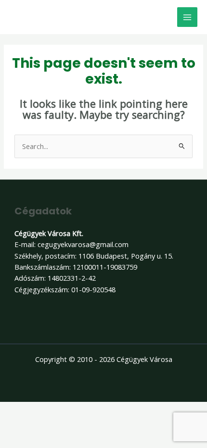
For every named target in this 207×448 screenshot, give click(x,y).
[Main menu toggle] (187, 17)
